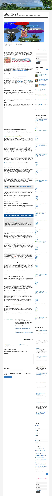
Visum (36, 442)
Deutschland (37, 450)
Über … (34, 18)
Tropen (36, 467)
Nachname (37, 55)
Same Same (16, 18)
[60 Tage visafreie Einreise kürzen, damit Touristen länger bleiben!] (36, 196)
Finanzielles (37, 453)
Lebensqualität (43, 463)
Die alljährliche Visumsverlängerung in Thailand (42, 262)
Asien (36, 448)
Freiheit (41, 453)
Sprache (36, 466)
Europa (41, 451)
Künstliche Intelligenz (8, 162)
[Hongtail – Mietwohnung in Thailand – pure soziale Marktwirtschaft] (36, 233)
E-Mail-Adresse (6, 368)
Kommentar (6, 353)
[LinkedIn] (26, 339)
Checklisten (12, 18)
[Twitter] (25, 339)
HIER (30, 61)
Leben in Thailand (11, 14)
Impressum (13, 190)
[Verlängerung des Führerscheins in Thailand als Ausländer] (36, 296)
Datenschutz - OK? (39, 61)
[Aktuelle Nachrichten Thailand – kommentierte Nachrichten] (36, 124)
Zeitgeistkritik (37, 443)
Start (5, 18)
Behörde (43, 448)
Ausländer (39, 448)
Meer (36, 464)
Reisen (36, 435)
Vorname (37, 52)
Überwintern (37, 440)
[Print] (29, 339)
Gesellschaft (38, 455)
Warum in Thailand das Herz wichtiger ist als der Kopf (22, 328)
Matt (36, 356)
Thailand (13, 45)
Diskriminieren (42, 450)
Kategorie (30, 18)
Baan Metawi (27, 58)
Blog (8, 18)
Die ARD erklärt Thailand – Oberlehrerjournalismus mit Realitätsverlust (41, 403)
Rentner (41, 464)
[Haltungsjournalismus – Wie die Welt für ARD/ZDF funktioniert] (36, 160)
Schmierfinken (45, 464)
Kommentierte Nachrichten (24, 18)
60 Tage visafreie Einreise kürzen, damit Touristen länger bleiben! (24, 332)
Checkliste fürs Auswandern (17, 173)
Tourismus (45, 466)
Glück (41, 459)
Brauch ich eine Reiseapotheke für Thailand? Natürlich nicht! (41, 393)
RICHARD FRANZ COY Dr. (39, 392)
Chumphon (36, 428)
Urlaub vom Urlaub (41, 467)
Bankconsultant (19, 81)
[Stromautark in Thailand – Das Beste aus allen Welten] (36, 321)
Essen (36, 430)
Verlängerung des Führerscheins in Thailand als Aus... (43, 292)
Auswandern (37, 425)
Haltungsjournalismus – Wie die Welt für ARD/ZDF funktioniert (24, 327)
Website (5, 371)
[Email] (28, 339)
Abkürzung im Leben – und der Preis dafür (21, 325)
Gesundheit (36, 433)
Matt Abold (13, 58)
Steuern (38, 466)
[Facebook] (23, 339)
